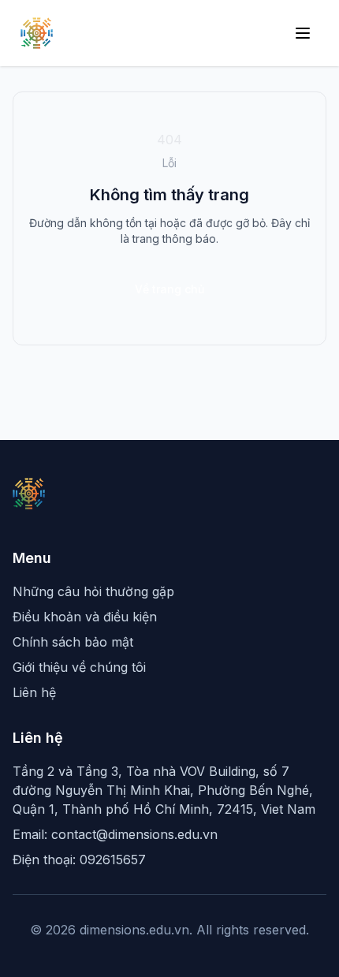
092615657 (113, 859)
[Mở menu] (303, 33)
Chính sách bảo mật (73, 642)
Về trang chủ (169, 289)
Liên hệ (34, 692)
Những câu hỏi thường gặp (93, 591)
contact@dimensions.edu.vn (134, 834)
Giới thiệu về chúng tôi (79, 667)
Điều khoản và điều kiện (85, 617)
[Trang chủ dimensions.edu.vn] (36, 33)
